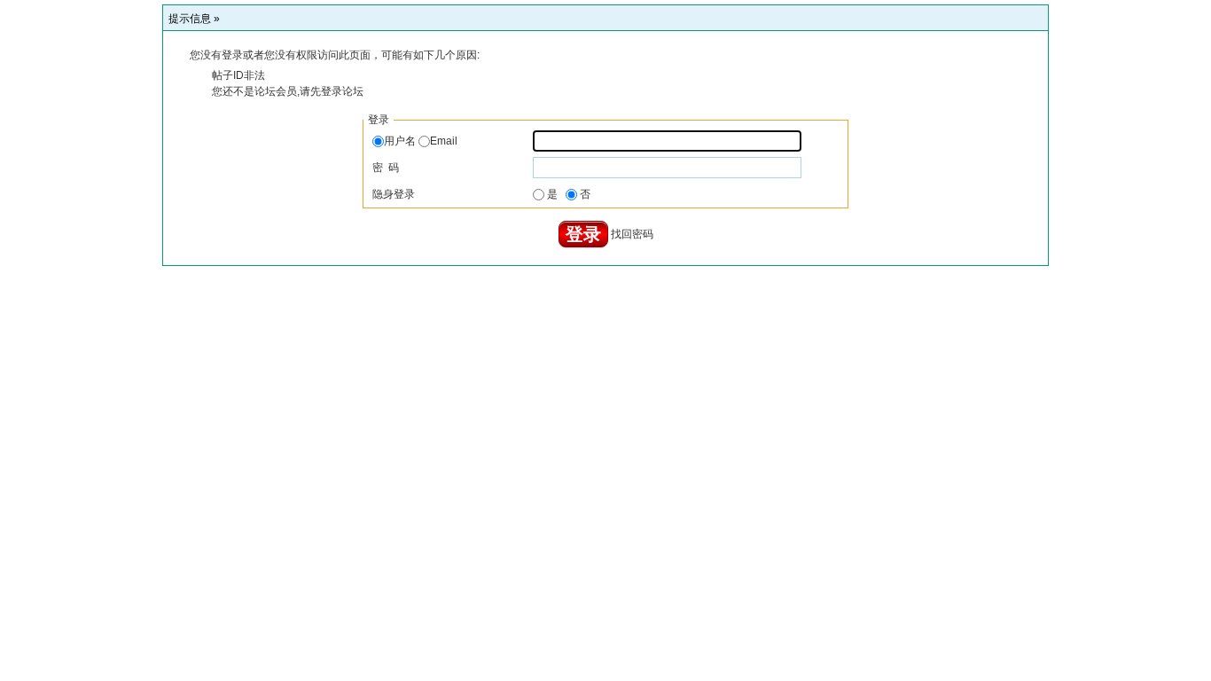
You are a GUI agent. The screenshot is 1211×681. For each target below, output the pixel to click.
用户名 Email (420, 141)
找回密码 (632, 234)
